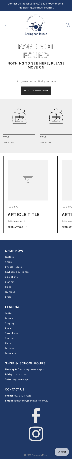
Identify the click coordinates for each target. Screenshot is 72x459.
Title (6, 137)
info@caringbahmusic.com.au (36, 7)
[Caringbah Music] (19, 116)
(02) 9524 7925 (44, 3)
